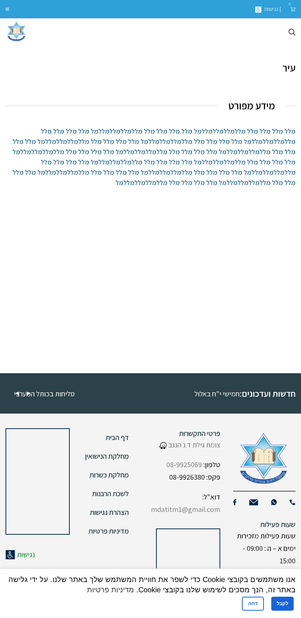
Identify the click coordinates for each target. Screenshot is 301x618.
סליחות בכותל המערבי (80, 394)
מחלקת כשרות (109, 475)
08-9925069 (184, 464)
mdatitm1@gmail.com (185, 509)
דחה (253, 603)
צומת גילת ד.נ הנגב (193, 445)
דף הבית (117, 437)
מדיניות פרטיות (108, 531)
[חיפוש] (292, 32)
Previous (17, 393)
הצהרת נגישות (109, 512)
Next (28, 393)
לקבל (282, 603)
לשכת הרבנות (110, 493)
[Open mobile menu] (7, 9)
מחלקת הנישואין (107, 456)
